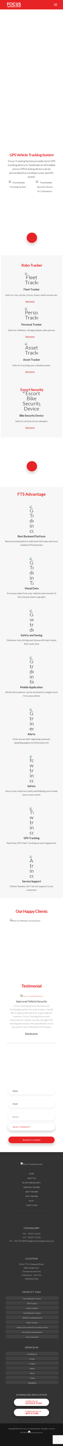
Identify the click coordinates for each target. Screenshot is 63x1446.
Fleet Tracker (31, 1196)
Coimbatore (32, 1354)
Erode (32, 1359)
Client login (31, 1205)
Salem (32, 1368)
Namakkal (32, 1383)
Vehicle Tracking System (32, 1318)
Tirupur (32, 1364)
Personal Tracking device (32, 1332)
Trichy (32, 1378)
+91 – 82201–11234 (32, 1237)
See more (30, 427)
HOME (31, 1174)
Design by (24, 1432)
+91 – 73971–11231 (32, 1234)
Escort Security (32, 1337)
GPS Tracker (32, 1303)
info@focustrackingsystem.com (40, 1241)
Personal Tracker (31, 1187)
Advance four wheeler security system (32, 1327)
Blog (31, 1201)
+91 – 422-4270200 (18, 1241)
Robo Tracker (32, 1323)
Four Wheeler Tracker (32, 1299)
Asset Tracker (31, 1192)
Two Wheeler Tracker (32, 1313)
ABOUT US (31, 1178)
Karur (32, 1373)
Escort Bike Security (31, 1183)
